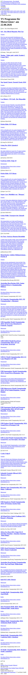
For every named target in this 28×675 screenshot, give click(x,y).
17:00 (8, 12)
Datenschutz (7, 672)
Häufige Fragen (4, 665)
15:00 (2, 12)
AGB (2, 672)
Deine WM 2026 (19, 668)
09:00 (8, 11)
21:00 (20, 12)
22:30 (7, 8)
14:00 (23, 11)
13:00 (20, 11)
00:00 (5, 13)
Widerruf (15, 665)
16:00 (5, 12)
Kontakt (11, 665)
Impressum (12, 672)
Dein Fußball (12, 668)
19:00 (14, 12)
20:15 (4, 8)
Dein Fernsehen (4, 668)
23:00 (2, 13)
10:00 (11, 11)
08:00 (5, 11)
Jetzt (2, 8)
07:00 (2, 11)
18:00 (11, 12)
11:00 (14, 11)
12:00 (17, 11)
